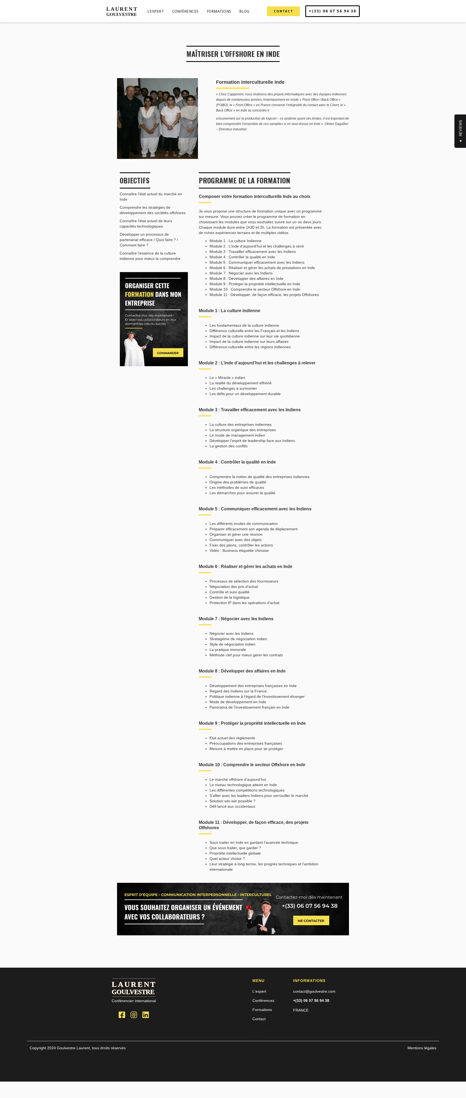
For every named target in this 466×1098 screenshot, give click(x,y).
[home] (122, 11)
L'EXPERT (155, 11)
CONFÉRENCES (185, 11)
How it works (263, 1025)
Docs (256, 1033)
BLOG (244, 11)
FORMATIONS (219, 11)
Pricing (258, 1029)
